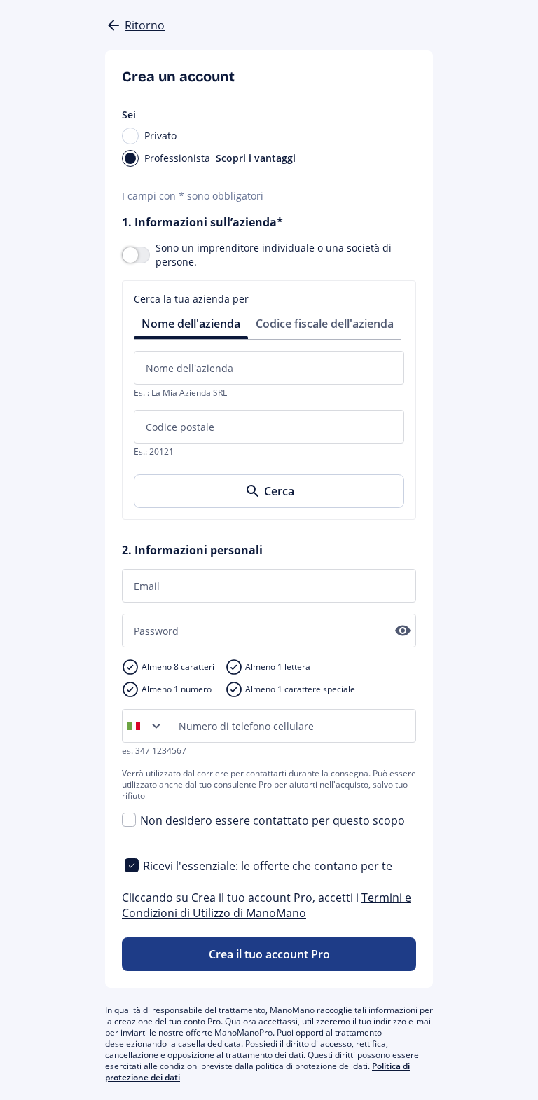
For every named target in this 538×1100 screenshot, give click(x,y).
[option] (136, 725)
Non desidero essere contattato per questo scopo (272, 820)
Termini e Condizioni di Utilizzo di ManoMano (266, 905)
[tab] (191, 322)
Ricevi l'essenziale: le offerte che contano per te (267, 866)
